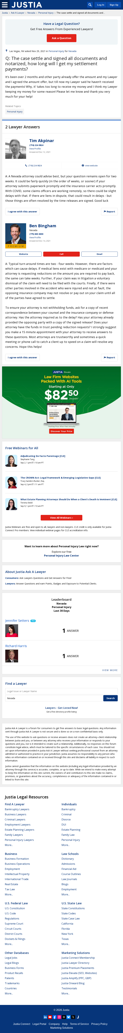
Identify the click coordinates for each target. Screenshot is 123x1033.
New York (67, 934)
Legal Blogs (12, 963)
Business (11, 854)
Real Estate (11, 884)
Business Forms (14, 968)
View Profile (35, 148)
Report (110, 211)
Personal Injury (45, 12)
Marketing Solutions (76, 953)
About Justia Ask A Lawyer (25, 572)
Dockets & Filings (15, 939)
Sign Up (114, 5)
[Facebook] (55, 1017)
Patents (9, 978)
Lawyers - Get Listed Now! (61, 708)
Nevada (31, 12)
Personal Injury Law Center (61, 555)
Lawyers (10, 583)
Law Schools (70, 854)
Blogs (65, 884)
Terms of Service (79, 1024)
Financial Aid (69, 869)
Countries (11, 988)
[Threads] (64, 1017)
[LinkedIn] (45, 1017)
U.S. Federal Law (16, 903)
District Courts (13, 934)
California (67, 923)
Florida (66, 928)
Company (54, 1024)
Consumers (11, 577)
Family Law (68, 835)
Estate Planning (71, 829)
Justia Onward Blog (73, 983)
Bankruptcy (68, 809)
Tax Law (10, 889)
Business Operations (17, 864)
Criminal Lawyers (15, 819)
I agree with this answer (22, 211)
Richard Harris (16, 646)
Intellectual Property (17, 874)
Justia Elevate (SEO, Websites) (79, 973)
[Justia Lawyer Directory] (78, 1017)
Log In (100, 5)
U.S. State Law (72, 903)
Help (65, 1024)
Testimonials (69, 988)
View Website (91, 165)
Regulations (12, 918)
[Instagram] (59, 1017)
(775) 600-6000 (36, 233)
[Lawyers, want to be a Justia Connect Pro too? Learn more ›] (32, 620)
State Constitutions (73, 908)
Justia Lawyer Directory (75, 963)
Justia (5, 12)
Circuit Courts (13, 928)
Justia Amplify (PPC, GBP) (76, 978)
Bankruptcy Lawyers (17, 809)
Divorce (66, 819)
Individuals (69, 804)
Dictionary (68, 858)
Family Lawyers (14, 835)
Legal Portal (39, 1024)
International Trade (17, 879)
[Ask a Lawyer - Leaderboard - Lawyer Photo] (11, 630)
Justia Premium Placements (78, 968)
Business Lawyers (15, 814)
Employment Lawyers (17, 824)
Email (99, 254)
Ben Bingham (42, 225)
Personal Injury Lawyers (19, 840)
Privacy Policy (99, 1024)
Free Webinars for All (21, 448)
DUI (64, 824)
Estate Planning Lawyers (19, 829)
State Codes (69, 913)
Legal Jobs (11, 957)
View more (110, 670)
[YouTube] (50, 1017)
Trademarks (12, 983)
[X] (73, 1017)
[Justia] (27, 5)
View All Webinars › (61, 517)
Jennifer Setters (17, 620)
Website (23, 254)
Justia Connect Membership (78, 957)
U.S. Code (10, 913)
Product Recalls (14, 973)
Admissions (68, 864)
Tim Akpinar (41, 140)
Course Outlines (71, 874)
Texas (65, 939)
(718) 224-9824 (36, 145)
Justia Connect (21, 1024)
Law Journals (69, 879)
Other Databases (17, 953)
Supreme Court (14, 923)
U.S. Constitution (15, 908)
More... (9, 845)
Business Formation (17, 858)
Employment (12, 869)
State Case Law (71, 918)
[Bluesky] (68, 1017)
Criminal (66, 814)
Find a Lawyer (16, 683)
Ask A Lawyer (17, 12)
